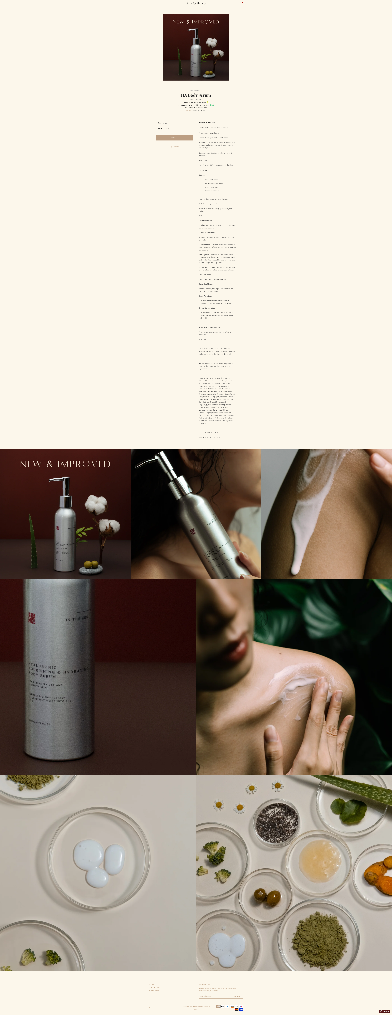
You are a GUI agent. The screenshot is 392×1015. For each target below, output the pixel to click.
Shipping (189, 110)
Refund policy (154, 990)
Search (151, 984)
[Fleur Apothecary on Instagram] (149, 1008)
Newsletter (204, 985)
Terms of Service (155, 987)
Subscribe (237, 996)
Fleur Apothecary (196, 3)
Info (205, 107)
